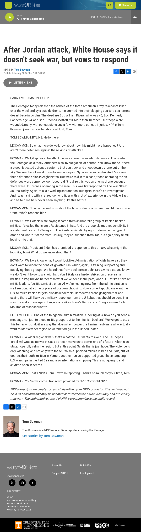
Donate (127, 5)
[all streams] (136, 17)
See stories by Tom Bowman (43, 436)
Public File (85, 465)
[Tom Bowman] (11, 426)
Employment (87, 473)
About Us (57, 465)
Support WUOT (60, 473)
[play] (9, 17)
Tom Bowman (22, 69)
